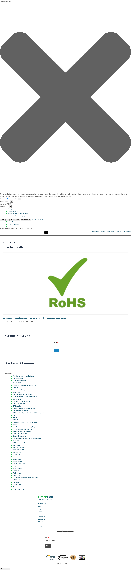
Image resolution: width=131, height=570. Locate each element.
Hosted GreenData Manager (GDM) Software (27, 438)
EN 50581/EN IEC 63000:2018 (22, 401)
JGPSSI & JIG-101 (19, 450)
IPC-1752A (16, 445)
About (40, 506)
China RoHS (16, 392)
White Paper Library (19, 489)
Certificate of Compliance (21, 390)
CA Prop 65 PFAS (18, 378)
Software (40, 521)
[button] (65, 97)
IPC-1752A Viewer (19, 447)
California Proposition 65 (20, 380)
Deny (7, 219)
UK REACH (16, 480)
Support (40, 526)
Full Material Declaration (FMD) (22, 429)
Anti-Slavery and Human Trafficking (23, 376)
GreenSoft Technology (20, 436)
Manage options (13, 209)
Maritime (15, 457)
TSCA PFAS (16, 475)
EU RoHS (16, 420)
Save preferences (25, 219)
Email (56, 343)
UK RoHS (16, 482)
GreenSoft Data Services (20, 434)
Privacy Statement (13, 224)
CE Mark (15, 387)
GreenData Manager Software (22, 431)
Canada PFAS (17, 383)
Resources (41, 524)
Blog (39, 509)
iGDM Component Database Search (24, 443)
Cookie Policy (12, 222)
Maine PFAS (17, 454)
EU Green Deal (17, 406)
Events (15, 424)
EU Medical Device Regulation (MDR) (24, 408)
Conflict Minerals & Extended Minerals (25, 397)
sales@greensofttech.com (10, 228)
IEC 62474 (16, 441)
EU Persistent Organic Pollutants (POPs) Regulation (29, 413)
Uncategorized (17, 484)
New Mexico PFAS (19, 464)
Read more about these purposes (18, 216)
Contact (40, 511)
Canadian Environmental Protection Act (25, 385)
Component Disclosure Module (22, 394)
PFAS (14, 466)
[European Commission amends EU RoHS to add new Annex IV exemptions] (65, 289)
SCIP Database (17, 468)
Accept (2, 219)
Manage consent (5, 569)
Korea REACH (17, 452)
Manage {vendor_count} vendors (18, 213)
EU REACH (16, 417)
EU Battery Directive (19, 404)
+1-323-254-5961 (27, 228)
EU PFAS (15, 415)
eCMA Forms (17, 399)
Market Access (17, 459)
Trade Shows (17, 473)
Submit (57, 351)
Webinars (16, 487)
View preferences (15, 219)
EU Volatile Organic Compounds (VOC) (25, 422)
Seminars (16, 471)
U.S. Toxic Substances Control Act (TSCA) (26, 477)
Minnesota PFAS (18, 461)
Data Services (42, 519)
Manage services (13, 211)
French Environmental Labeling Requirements (27, 427)
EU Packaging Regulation (20, 411)
